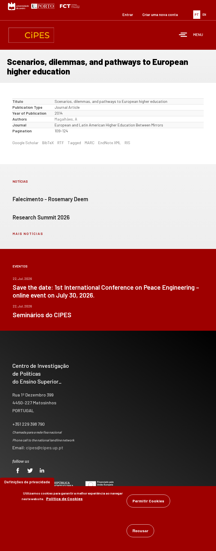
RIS (127, 142)
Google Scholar (25, 142)
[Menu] (183, 35)
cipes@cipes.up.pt (44, 447)
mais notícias (28, 233)
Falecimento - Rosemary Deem (50, 199)
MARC (89, 142)
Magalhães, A (66, 119)
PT (197, 14)
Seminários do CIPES (42, 315)
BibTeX (48, 142)
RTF (60, 142)
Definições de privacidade (27, 481)
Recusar (140, 531)
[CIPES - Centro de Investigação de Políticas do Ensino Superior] (31, 35)
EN (204, 14)
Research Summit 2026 (41, 217)
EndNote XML (109, 142)
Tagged (74, 142)
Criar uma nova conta (160, 14)
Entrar (127, 14)
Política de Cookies (64, 498)
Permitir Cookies (148, 500)
